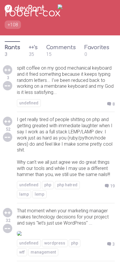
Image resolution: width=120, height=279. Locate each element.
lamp (24, 194)
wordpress (54, 243)
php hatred (67, 184)
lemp (39, 194)
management (43, 252)
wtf (22, 252)
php (47, 184)
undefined (28, 103)
